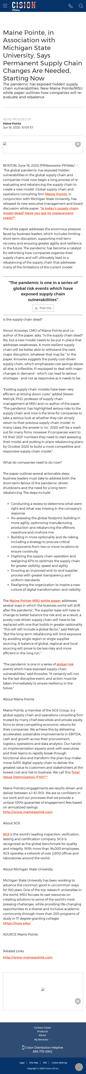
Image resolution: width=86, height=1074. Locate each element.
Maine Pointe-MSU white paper (35, 601)
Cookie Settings (59, 1062)
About (42, 1035)
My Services (41, 1039)
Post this (45, 308)
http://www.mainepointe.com (28, 812)
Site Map (33, 1062)
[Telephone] (71, 6)
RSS (45, 1062)
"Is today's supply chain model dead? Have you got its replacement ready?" (40, 213)
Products (42, 1031)
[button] (43, 143)
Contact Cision (42, 1027)
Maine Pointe (56, 194)
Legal (22, 1062)
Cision (48, 1068)
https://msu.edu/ (17, 923)
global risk (65, 664)
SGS (6, 834)
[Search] (81, 6)
